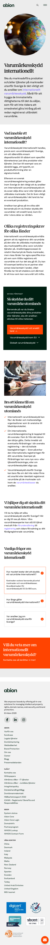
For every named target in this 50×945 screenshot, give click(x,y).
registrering (10, 528)
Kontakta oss (10, 773)
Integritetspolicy (11, 786)
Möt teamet (9, 892)
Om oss (7, 752)
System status (10, 813)
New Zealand (10, 864)
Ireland (7, 851)
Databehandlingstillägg (14, 790)
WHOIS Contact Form (14, 834)
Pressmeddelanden (12, 762)
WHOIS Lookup (11, 830)
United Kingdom (11, 889)
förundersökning (26, 525)
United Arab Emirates (13, 885)
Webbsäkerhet (10, 745)
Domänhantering (11, 742)
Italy (6, 854)
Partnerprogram (11, 827)
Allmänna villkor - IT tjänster (16, 780)
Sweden (8, 875)
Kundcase (8, 735)
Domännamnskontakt (14, 793)
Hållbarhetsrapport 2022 (15, 797)
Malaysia (8, 858)
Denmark (8, 847)
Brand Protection (11, 749)
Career (7, 756)
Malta (6, 861)
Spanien (7, 871)
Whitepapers (10, 776)
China (6, 844)
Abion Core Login (11, 820)
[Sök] (37, 5)
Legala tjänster (11, 738)
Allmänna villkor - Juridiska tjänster (19, 783)
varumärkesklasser (26, 482)
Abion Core (9, 817)
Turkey (7, 882)
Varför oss (8, 731)
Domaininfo (9, 823)
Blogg (6, 759)
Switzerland (9, 878)
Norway (7, 868)
